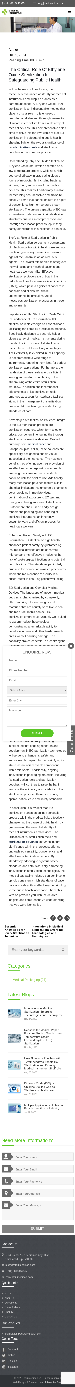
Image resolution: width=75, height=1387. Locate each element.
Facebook (53, 918)
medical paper (36, 444)
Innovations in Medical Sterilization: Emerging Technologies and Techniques (47, 931)
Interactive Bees (54, 1382)
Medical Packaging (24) (29, 980)
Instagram (13, 1366)
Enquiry (9, 1312)
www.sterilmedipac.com (19, 1277)
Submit (37, 733)
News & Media (13, 1307)
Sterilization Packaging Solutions (23, 1333)
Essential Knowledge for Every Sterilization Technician (17, 931)
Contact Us (11, 1316)
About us (9, 1298)
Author (13, 49)
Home (8, 1293)
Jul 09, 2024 (17, 55)
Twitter (60, 918)
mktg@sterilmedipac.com (50, 3)
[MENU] (69, 12)
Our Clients (11, 1302)
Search (63, 950)
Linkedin (67, 918)
